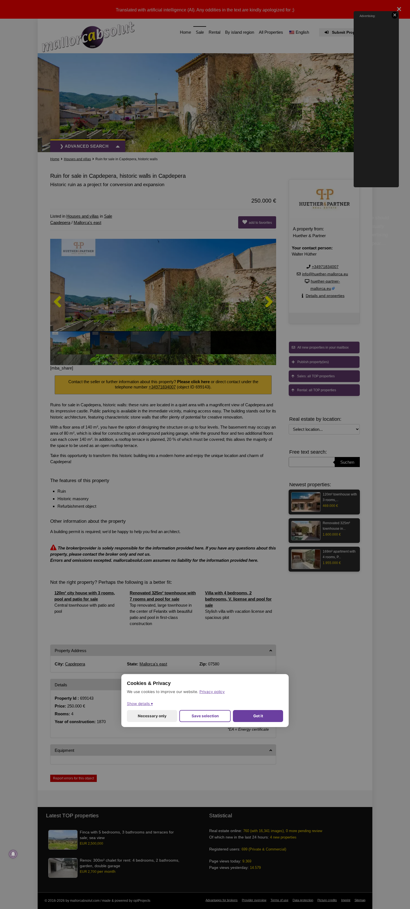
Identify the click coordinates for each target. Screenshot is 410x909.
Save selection (205, 716)
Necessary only (152, 716)
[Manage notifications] (13, 854)
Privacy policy (212, 692)
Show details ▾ (140, 704)
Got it (258, 716)
